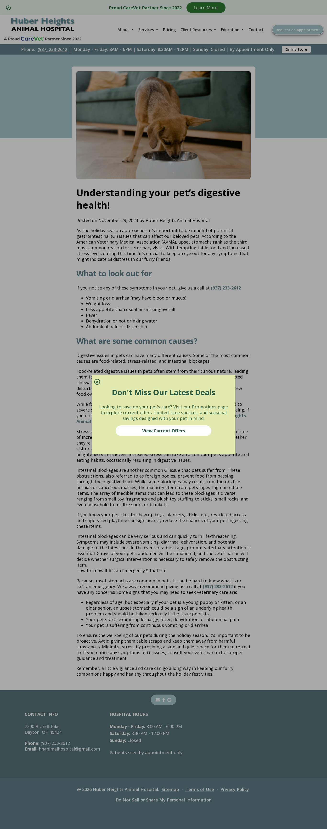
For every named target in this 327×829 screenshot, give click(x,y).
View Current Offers (163, 431)
